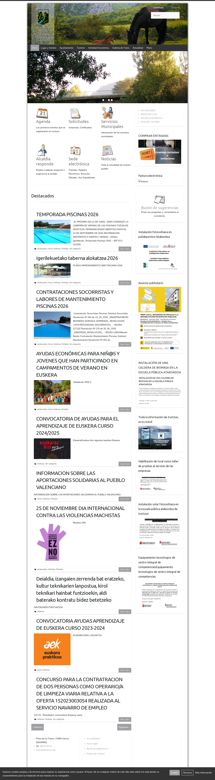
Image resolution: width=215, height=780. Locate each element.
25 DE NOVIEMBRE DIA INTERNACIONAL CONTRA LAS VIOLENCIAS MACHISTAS (80, 511)
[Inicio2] (107, 53)
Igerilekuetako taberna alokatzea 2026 (77, 258)
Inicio (34, 48)
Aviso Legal (92, 743)
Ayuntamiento (66, 48)
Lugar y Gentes (48, 48)
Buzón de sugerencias (159, 208)
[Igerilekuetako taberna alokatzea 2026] (52, 271)
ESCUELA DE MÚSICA (151, 118)
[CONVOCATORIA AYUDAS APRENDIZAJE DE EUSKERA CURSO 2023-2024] (52, 649)
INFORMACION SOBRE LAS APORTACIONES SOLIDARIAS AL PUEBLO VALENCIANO (80, 480)
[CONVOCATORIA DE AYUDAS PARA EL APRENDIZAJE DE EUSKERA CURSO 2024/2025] (52, 448)
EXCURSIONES (148, 110)
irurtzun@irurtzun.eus (46, 750)
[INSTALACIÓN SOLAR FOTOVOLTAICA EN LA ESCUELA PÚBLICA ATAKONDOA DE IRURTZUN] (159, 519)
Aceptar (174, 772)
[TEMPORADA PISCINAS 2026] (52, 231)
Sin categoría (75, 249)
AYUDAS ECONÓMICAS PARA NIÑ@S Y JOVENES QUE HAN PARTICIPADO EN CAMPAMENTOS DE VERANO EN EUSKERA (77, 364)
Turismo (81, 48)
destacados (42, 249)
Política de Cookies (96, 754)
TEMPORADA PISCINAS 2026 (67, 214)
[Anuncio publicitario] (159, 289)
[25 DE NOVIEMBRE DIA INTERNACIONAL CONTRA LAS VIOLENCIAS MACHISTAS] (52, 543)
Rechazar (187, 772)
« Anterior (37, 727)
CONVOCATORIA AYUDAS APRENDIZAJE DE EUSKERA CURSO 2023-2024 (80, 624)
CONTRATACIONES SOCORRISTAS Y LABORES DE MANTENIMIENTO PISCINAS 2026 (74, 299)
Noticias (108, 159)
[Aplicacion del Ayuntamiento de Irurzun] (155, 427)
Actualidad (138, 48)
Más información (203, 772)
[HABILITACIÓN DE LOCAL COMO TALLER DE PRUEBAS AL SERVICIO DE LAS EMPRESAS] (153, 476)
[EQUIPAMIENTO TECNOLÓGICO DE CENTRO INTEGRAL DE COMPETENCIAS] (159, 582)
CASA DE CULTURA (150, 122)
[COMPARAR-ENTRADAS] (159, 141)
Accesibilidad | (93, 738)
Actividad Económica (98, 48)
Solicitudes (79, 121)
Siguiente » (124, 727)
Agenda (43, 121)
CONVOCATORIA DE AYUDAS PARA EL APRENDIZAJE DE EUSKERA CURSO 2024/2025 (77, 426)
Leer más (125, 249)
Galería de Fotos (120, 48)
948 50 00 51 (46, 746)
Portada (65, 249)
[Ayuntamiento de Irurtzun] (43, 24)
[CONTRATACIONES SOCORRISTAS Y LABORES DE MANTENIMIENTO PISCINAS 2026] (52, 325)
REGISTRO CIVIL (149, 114)
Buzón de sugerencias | (97, 748)
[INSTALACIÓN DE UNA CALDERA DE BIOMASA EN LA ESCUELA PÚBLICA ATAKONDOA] (159, 378)
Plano (149, 48)
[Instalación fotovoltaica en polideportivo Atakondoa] (159, 242)
